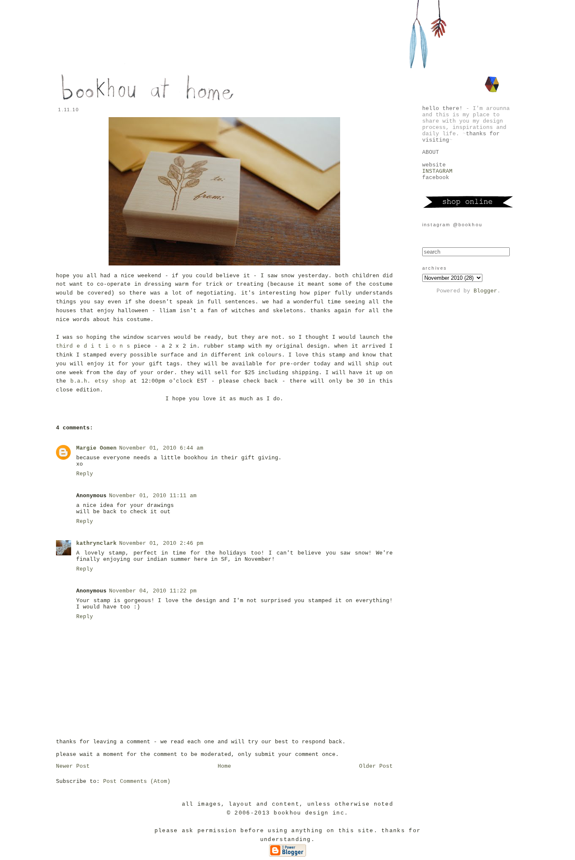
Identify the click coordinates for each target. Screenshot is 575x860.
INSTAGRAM (437, 171)
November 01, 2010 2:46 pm (161, 543)
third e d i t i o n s (93, 346)
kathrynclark (96, 543)
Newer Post (73, 766)
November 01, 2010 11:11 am (153, 496)
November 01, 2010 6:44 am (161, 448)
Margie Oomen (96, 448)
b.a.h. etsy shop (98, 381)
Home (224, 766)
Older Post (376, 766)
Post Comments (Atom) (136, 781)
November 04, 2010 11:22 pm (153, 591)
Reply (84, 474)
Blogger (485, 291)
